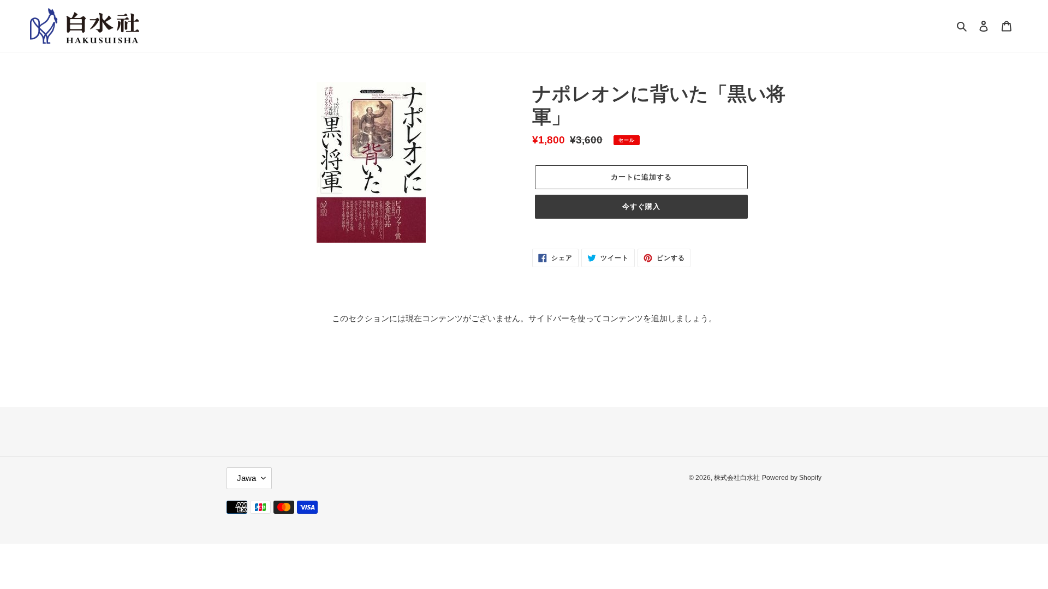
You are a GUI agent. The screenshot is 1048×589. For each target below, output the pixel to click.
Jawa (246, 478)
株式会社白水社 (737, 478)
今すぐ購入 (641, 206)
